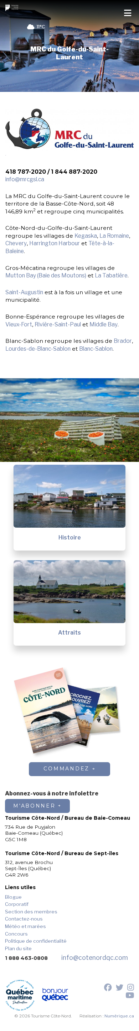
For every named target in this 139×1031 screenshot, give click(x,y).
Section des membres (31, 911)
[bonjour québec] (55, 995)
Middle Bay (103, 324)
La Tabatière (111, 275)
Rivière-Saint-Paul (58, 324)
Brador (123, 340)
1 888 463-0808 (26, 958)
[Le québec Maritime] (20, 995)
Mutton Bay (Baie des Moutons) (45, 275)
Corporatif (17, 904)
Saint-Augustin (24, 292)
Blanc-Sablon (96, 348)
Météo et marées (25, 926)
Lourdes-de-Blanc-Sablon (38, 348)
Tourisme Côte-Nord (12, 8)
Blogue (13, 897)
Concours (16, 934)
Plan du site (18, 948)
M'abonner (34, 806)
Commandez (66, 768)
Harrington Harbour (54, 243)
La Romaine (114, 235)
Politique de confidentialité (36, 941)
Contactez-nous (24, 919)
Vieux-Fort (18, 324)
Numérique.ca (119, 1015)
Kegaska (85, 235)
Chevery (16, 243)
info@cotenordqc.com (94, 957)
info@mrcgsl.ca (24, 179)
